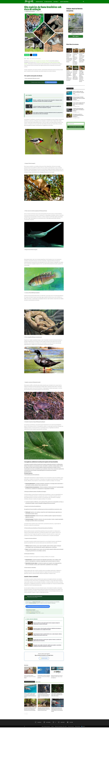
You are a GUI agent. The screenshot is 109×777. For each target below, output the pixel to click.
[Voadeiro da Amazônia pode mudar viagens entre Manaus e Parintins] (69, 110)
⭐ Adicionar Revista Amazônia (51, 82)
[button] (83, 1)
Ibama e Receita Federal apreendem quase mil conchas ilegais (30, 676)
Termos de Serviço (71, 726)
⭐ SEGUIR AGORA (44, 658)
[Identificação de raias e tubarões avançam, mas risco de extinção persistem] (44, 670)
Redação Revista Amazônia (30, 11)
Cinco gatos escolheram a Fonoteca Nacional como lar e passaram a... (78, 115)
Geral (28, 58)
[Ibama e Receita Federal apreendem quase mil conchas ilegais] (30, 670)
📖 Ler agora (76, 36)
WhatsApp (27, 54)
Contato (52, 726)
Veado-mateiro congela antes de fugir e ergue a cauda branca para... (79, 104)
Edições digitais (39, 1)
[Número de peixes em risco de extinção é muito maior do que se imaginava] (57, 670)
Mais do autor (38, 681)
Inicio (25, 58)
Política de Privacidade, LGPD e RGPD (61, 726)
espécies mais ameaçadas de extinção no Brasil (39, 60)
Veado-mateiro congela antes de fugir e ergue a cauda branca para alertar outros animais (56, 694)
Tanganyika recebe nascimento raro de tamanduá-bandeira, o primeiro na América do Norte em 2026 (44, 709)
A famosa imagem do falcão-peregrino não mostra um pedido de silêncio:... (79, 98)
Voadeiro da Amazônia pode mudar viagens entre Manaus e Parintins (78, 109)
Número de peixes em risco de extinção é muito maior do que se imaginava (56, 676)
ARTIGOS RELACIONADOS (29, 681)
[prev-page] (25, 713)
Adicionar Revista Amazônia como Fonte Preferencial (38, 606)
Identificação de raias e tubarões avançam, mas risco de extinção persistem (44, 676)
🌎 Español (83, 726)
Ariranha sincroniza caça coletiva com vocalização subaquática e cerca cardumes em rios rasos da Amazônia (69, 75)
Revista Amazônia (64, 1)
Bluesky (34, 54)
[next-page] (26, 713)
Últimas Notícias (48, 1)
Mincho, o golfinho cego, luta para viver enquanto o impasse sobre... (78, 92)
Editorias (56, 1)
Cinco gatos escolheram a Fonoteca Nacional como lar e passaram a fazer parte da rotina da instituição (30, 709)
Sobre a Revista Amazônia (46, 726)
